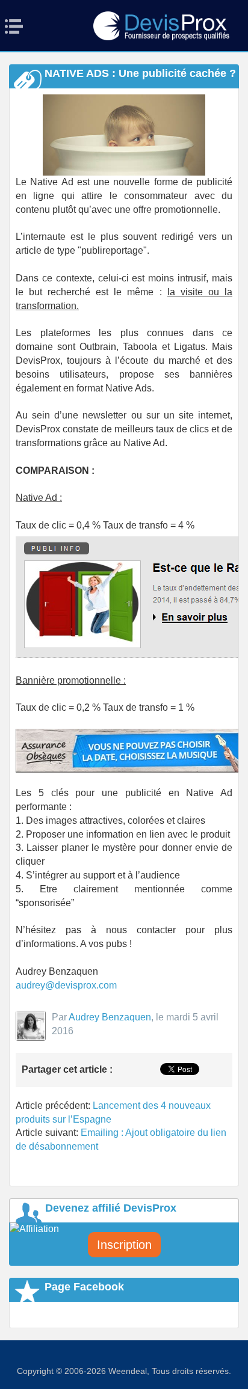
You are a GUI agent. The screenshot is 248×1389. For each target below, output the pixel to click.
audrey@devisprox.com (66, 985)
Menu (17, 26)
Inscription (124, 1244)
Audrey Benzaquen (110, 1017)
